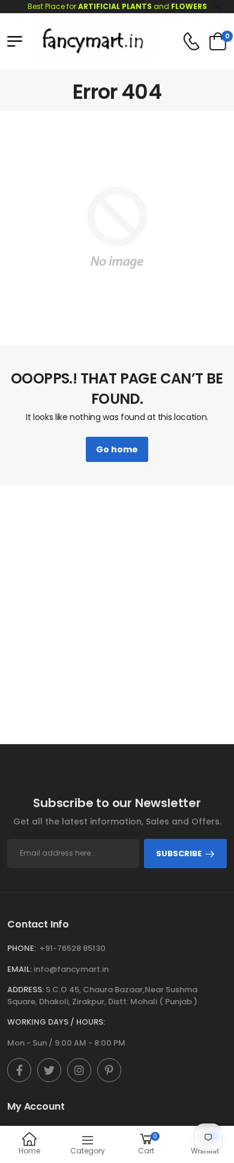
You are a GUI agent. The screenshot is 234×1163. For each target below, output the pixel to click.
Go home (117, 449)
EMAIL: (19, 969)
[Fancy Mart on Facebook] (19, 1070)
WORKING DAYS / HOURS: (56, 1022)
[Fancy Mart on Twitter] (49, 1070)
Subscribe (179, 853)
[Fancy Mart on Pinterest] (109, 1070)
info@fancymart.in (71, 969)
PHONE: (21, 948)
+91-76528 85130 (73, 948)
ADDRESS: (25, 989)
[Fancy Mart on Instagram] (79, 1070)
